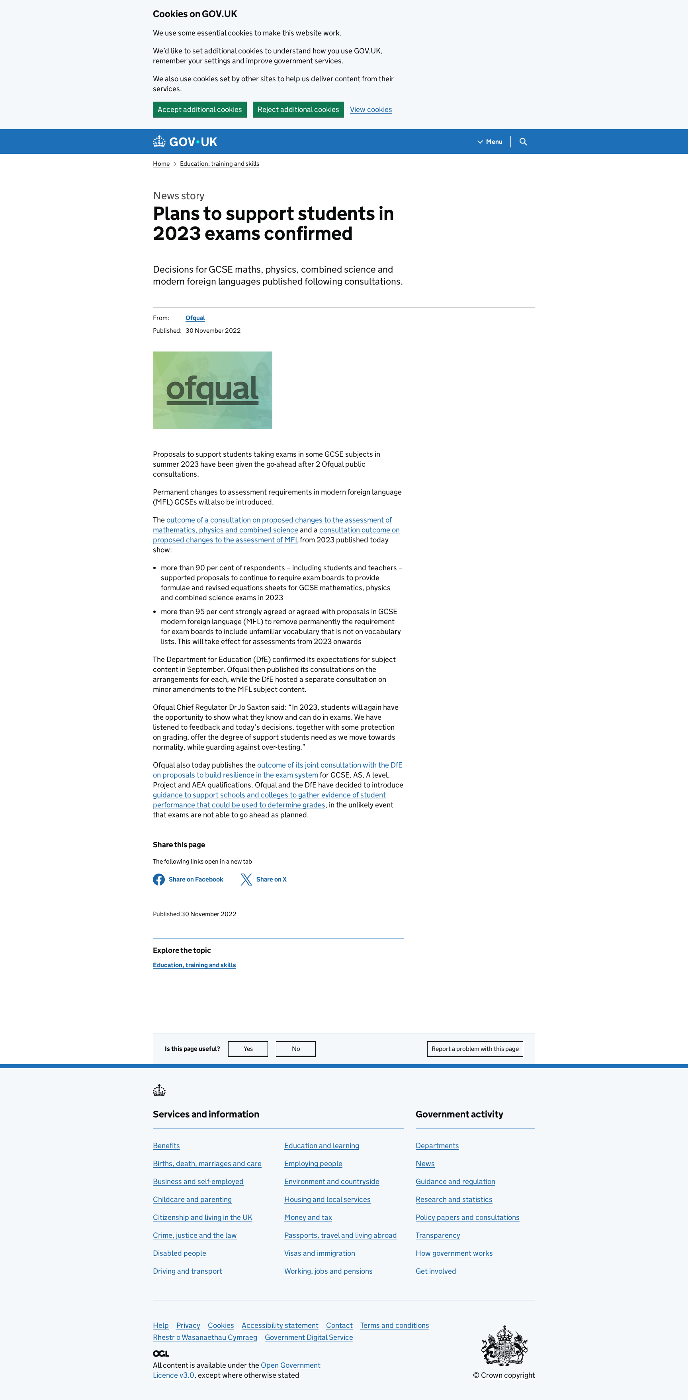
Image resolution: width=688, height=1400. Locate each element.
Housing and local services (327, 1199)
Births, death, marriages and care (207, 1163)
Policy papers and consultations (468, 1217)
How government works (454, 1253)
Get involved (436, 1271)
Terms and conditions (394, 1325)
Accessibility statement (280, 1325)
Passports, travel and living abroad (340, 1235)
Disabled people (179, 1253)
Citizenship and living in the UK (202, 1217)
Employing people (313, 1163)
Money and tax (308, 1217)
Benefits (166, 1145)
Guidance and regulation (455, 1181)
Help (161, 1325)
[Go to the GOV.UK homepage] (185, 141)
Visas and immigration (319, 1253)
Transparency (438, 1235)
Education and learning (321, 1145)
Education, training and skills (219, 163)
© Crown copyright (504, 1375)
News (425, 1163)
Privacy (188, 1325)
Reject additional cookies (298, 109)
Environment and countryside (331, 1181)
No (304, 1048)
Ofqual (195, 318)
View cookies (371, 109)
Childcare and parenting (192, 1199)
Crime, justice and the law (195, 1235)
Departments (437, 1145)
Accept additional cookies (200, 109)
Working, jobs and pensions (328, 1271)
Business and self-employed (198, 1181)
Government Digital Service (309, 1337)
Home (161, 163)
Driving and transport (187, 1271)
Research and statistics (454, 1199)
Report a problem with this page (475, 1048)
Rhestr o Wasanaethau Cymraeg (205, 1337)
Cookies (221, 1325)
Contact (339, 1325)
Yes (256, 1048)
